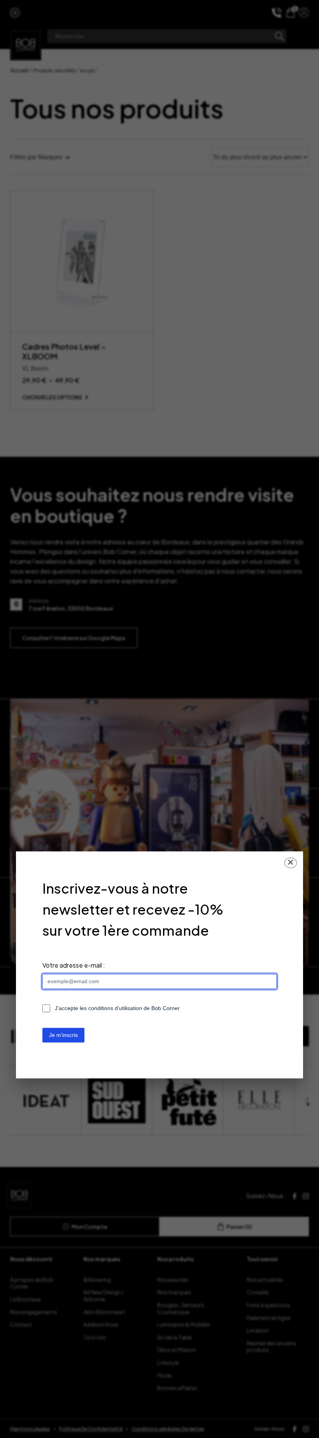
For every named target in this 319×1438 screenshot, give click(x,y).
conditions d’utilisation (115, 1008)
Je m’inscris (63, 1035)
